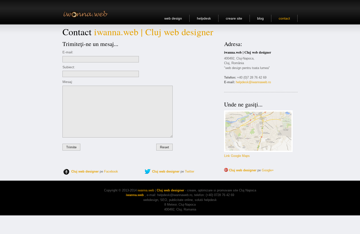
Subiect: (68, 67)
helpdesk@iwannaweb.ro (253, 82)
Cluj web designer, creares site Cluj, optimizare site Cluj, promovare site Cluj (87, 14)
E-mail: (67, 52)
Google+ (268, 170)
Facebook (111, 171)
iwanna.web (146, 190)
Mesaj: (67, 82)
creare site (234, 18)
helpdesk (204, 18)
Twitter (189, 171)
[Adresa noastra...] (258, 151)
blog (260, 18)
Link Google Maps (237, 156)
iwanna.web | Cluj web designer (153, 31)
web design (173, 18)
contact (284, 18)
